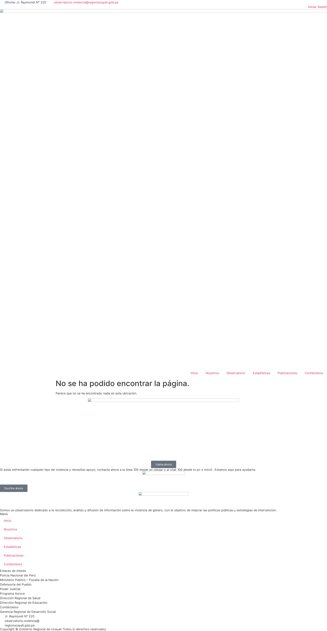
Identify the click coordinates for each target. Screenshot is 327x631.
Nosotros (212, 373)
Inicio (194, 373)
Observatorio (236, 373)
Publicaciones (287, 373)
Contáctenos (314, 373)
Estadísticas (261, 373)
